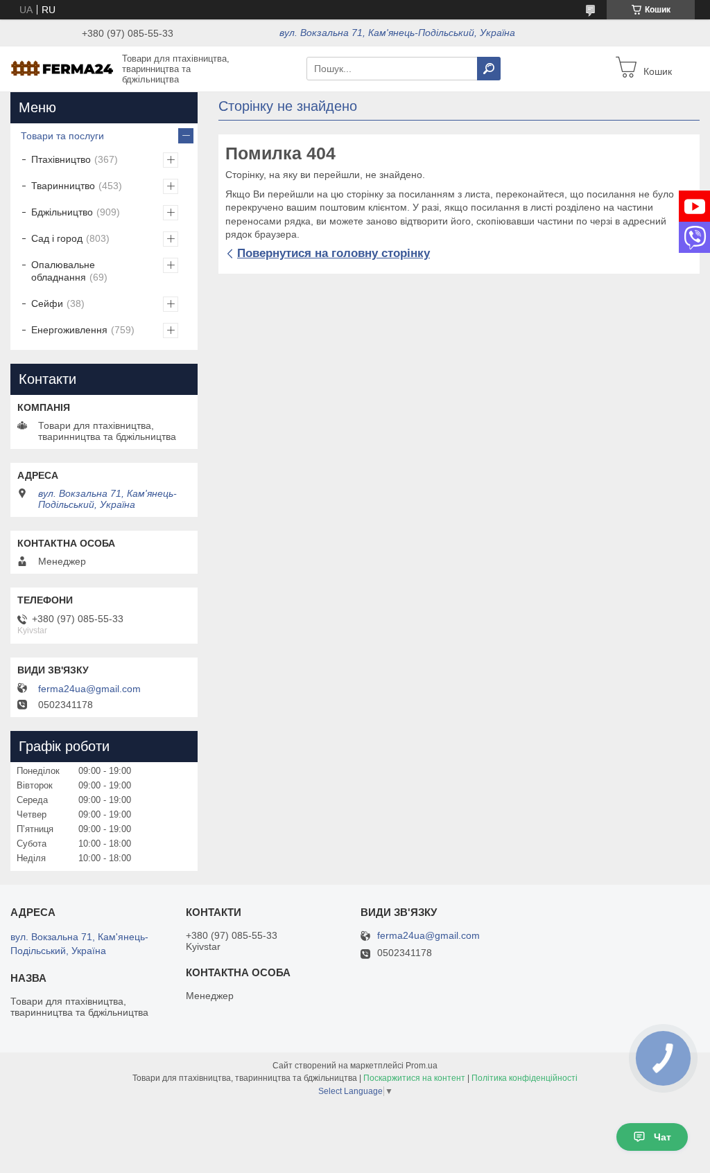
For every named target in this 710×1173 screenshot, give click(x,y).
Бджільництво (62, 212)
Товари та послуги (62, 135)
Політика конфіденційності (524, 1078)
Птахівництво (61, 159)
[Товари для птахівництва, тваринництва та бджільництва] (62, 67)
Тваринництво (63, 185)
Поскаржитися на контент (414, 1078)
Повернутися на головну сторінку (333, 253)
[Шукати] (489, 68)
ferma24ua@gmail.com (89, 688)
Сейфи (47, 303)
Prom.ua (422, 1065)
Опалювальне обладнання (63, 271)
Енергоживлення (69, 329)
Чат (662, 1137)
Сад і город (57, 238)
